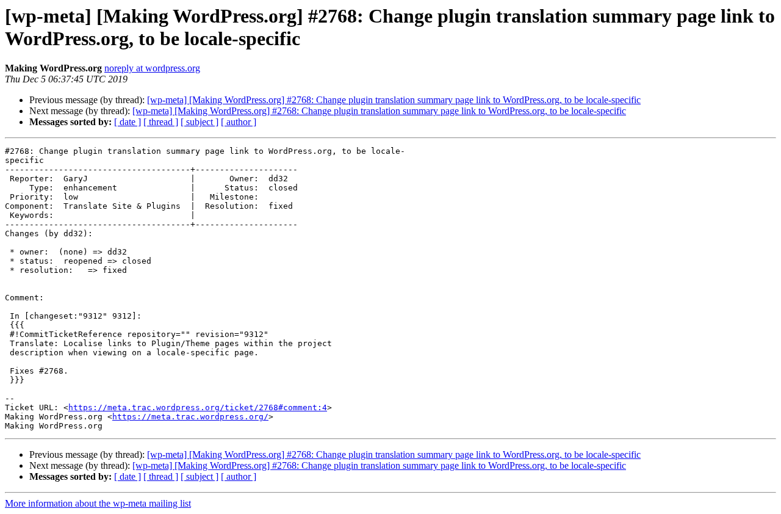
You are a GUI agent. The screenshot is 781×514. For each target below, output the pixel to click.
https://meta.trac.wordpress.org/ (190, 416)
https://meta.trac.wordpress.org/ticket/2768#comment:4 (197, 407)
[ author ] (238, 122)
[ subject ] (199, 122)
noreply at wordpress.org (152, 68)
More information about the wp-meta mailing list (98, 503)
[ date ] (127, 122)
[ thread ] (160, 122)
